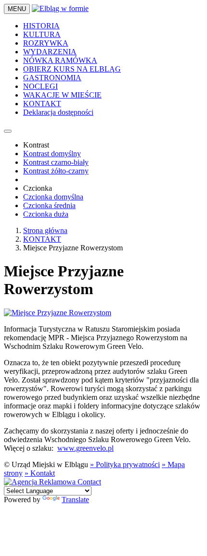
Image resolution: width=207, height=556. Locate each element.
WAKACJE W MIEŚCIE (62, 95)
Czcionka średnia (49, 205)
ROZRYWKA (45, 43)
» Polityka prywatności (125, 464)
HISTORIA (41, 26)
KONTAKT (42, 103)
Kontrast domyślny (52, 153)
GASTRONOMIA (52, 78)
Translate (75, 499)
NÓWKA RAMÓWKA (60, 60)
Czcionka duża (45, 214)
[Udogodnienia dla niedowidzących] (8, 131)
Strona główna (45, 230)
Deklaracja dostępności (58, 112)
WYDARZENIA (50, 52)
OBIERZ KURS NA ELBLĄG (72, 69)
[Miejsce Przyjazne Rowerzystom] (57, 313)
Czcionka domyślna (53, 197)
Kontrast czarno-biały (56, 162)
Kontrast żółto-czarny (56, 171)
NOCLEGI (40, 86)
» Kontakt (40, 473)
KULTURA (42, 34)
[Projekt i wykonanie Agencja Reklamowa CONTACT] (52, 482)
